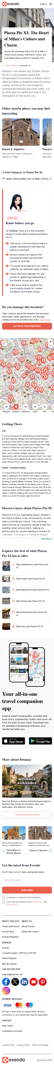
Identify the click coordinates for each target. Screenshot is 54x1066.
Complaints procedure (12, 1031)
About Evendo (28, 926)
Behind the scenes (30, 931)
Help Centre (7, 1026)
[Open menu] (50, 4)
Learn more (44, 319)
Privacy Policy (12, 904)
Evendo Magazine (10, 937)
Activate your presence (27, 326)
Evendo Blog (8, 931)
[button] (27, 373)
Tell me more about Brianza (27, 814)
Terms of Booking (40, 1045)
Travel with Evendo (11, 926)
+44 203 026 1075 (11, 969)
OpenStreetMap (8, 339)
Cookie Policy (37, 902)
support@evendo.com (12, 974)
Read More (46, 538)
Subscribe (27, 890)
